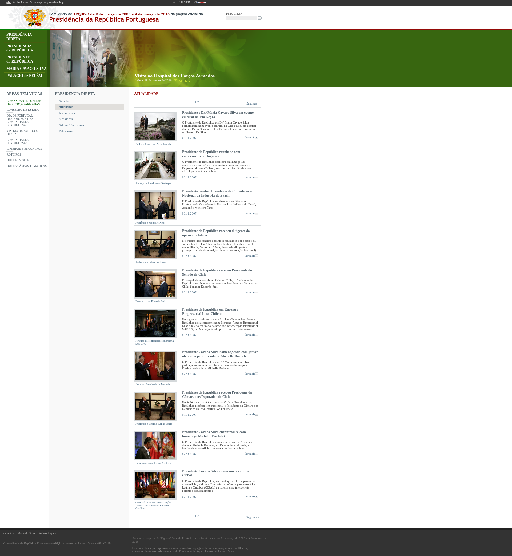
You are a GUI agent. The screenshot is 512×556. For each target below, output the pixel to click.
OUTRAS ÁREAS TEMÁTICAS (27, 166)
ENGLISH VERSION (183, 2)
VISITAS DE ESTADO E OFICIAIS (22, 132)
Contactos (8, 533)
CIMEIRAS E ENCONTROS (24, 148)
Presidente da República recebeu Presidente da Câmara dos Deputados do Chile (217, 394)
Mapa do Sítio (26, 533)
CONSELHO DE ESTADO (23, 109)
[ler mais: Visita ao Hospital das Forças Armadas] (182, 80)
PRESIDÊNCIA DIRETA (19, 37)
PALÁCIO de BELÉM (24, 76)
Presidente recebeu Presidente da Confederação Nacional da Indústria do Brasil (217, 193)
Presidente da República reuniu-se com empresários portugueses (211, 154)
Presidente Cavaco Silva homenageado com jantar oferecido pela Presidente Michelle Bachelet (220, 354)
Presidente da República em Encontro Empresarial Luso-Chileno (210, 311)
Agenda (64, 100)
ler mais (250, 137)
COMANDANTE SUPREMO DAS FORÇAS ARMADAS (24, 102)
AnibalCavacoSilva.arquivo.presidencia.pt (39, 2)
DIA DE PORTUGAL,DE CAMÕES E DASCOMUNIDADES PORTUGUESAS (20, 120)
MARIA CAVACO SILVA (26, 69)
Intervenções (67, 112)
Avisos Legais (47, 533)
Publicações (66, 131)
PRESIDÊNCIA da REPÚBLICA (19, 48)
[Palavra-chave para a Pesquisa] (241, 17)
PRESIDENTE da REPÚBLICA (19, 59)
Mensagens (66, 118)
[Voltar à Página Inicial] (8, 3)
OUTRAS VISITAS (18, 160)
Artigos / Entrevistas (71, 124)
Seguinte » (252, 103)
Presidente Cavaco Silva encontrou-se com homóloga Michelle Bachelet (214, 434)
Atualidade (66, 106)
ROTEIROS (14, 154)
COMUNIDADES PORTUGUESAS (18, 141)
